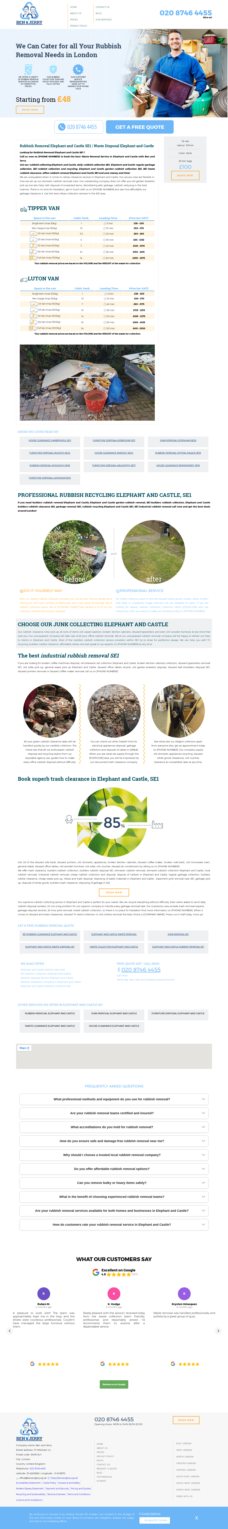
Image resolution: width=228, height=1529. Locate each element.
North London (185, 1457)
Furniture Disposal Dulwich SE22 (49, 453)
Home (73, 7)
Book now (30, 109)
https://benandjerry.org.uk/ (64, 1478)
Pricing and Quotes (81, 1488)
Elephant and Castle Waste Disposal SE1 (49, 946)
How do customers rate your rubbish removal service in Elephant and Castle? (112, 1224)
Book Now (185, 175)
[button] (9, 1330)
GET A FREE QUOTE (139, 127)
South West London (188, 1483)
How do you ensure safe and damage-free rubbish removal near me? (112, 1141)
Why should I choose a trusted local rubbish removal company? (112, 1155)
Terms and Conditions (79, 1494)
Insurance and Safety (69, 1482)
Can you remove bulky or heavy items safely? (112, 1183)
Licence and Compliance (29, 1500)
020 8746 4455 (140, 970)
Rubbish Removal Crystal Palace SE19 (178, 453)
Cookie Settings (150, 1513)
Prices (74, 19)
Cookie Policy (49, 1482)
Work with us (184, 1496)
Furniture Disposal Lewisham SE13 (50, 478)
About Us (75, 13)
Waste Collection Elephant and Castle (114, 946)
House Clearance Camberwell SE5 (50, 440)
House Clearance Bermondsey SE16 (178, 465)
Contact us (102, 7)
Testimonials (104, 1477)
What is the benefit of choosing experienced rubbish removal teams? (111, 1197)
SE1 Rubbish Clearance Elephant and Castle (50, 934)
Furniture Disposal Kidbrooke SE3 (114, 440)
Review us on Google (114, 1384)
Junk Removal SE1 (178, 934)
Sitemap (101, 1481)
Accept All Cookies (155, 1520)
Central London (186, 1470)
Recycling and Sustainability (30, 1494)
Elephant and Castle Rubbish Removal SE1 (178, 946)
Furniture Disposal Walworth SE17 (114, 465)
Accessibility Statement (28, 1482)
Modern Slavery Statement (30, 1488)
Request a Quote (107, 1469)
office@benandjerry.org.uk (32, 1478)
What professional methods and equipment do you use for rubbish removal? (112, 1099)
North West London (188, 1490)
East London (183, 1443)
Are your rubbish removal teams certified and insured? (112, 1113)
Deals (100, 1460)
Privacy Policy (78, 25)
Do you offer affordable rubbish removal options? (112, 1169)
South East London (188, 1476)
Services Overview (56, 1494)
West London (184, 1450)
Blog (99, 13)
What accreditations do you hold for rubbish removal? (112, 1127)
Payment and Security (57, 1488)
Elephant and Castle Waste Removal (114, 934)
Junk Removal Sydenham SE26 (178, 440)
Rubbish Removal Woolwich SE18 (50, 465)
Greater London (186, 1463)
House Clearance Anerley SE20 (114, 453)
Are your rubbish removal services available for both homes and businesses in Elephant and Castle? (112, 1210)
